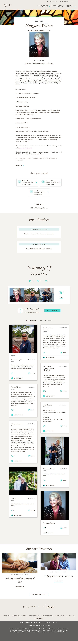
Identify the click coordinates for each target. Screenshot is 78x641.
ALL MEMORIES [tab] (31, 320)
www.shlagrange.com (26, 148)
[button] (43, 6)
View (61, 297)
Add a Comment (18, 378)
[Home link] (7, 5)
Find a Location (52, 1)
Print (72, 1)
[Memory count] (30, 280)
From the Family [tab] (45, 320)
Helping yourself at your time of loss (19, 578)
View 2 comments (48, 533)
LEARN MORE (20, 586)
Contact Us (64, 1)
